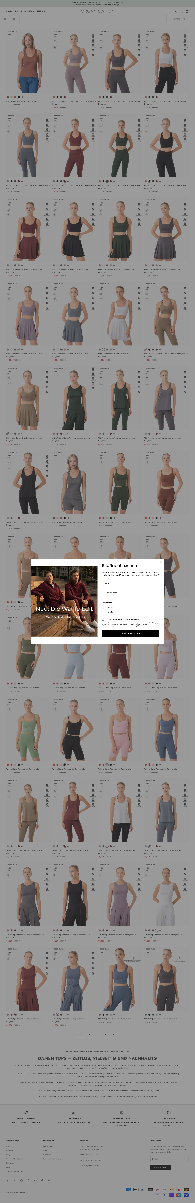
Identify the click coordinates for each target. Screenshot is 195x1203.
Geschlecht (107, 603)
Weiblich (110, 607)
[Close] (160, 562)
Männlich (110, 612)
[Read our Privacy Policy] (158, 623)
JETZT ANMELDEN (130, 633)
